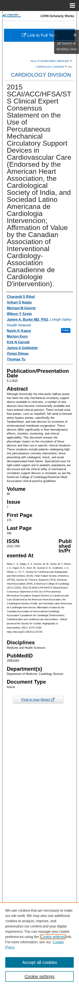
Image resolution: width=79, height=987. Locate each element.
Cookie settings (53, 937)
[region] (39, 944)
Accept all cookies (39, 962)
